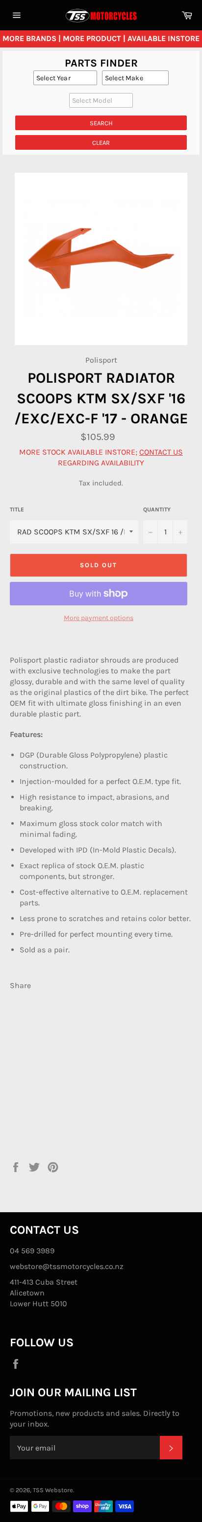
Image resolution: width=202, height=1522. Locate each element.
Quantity (157, 509)
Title (17, 509)
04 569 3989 (32, 1250)
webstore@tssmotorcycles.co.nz (67, 1266)
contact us (161, 452)
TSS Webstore (53, 1490)
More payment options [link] (98, 618)
